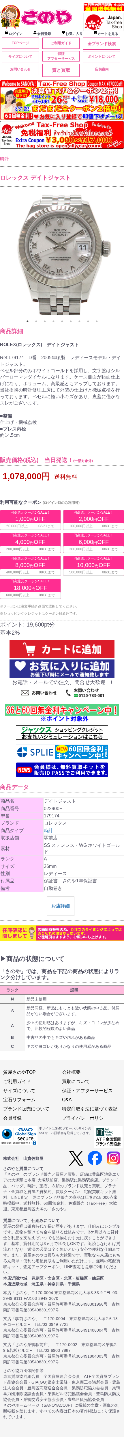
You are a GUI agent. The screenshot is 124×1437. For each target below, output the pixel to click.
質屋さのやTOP (19, 1072)
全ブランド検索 (102, 43)
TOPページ (20, 43)
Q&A (67, 1099)
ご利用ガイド (61, 43)
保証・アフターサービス (87, 1090)
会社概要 (71, 1072)
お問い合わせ (20, 69)
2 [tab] (36, 321)
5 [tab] (62, 321)
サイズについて (20, 57)
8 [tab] (88, 321)
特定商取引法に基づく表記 (89, 1108)
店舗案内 (102, 69)
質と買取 (61, 70)
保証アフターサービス (61, 56)
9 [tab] (96, 321)
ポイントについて (102, 57)
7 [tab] (79, 321)
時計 (4, 158)
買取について (76, 1081)
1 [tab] (27, 321)
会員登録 (12, 1118)
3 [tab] (45, 321)
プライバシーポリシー (85, 1118)
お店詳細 (60, 905)
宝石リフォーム (19, 1099)
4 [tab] (53, 321)
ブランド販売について (26, 1108)
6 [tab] (71, 321)
